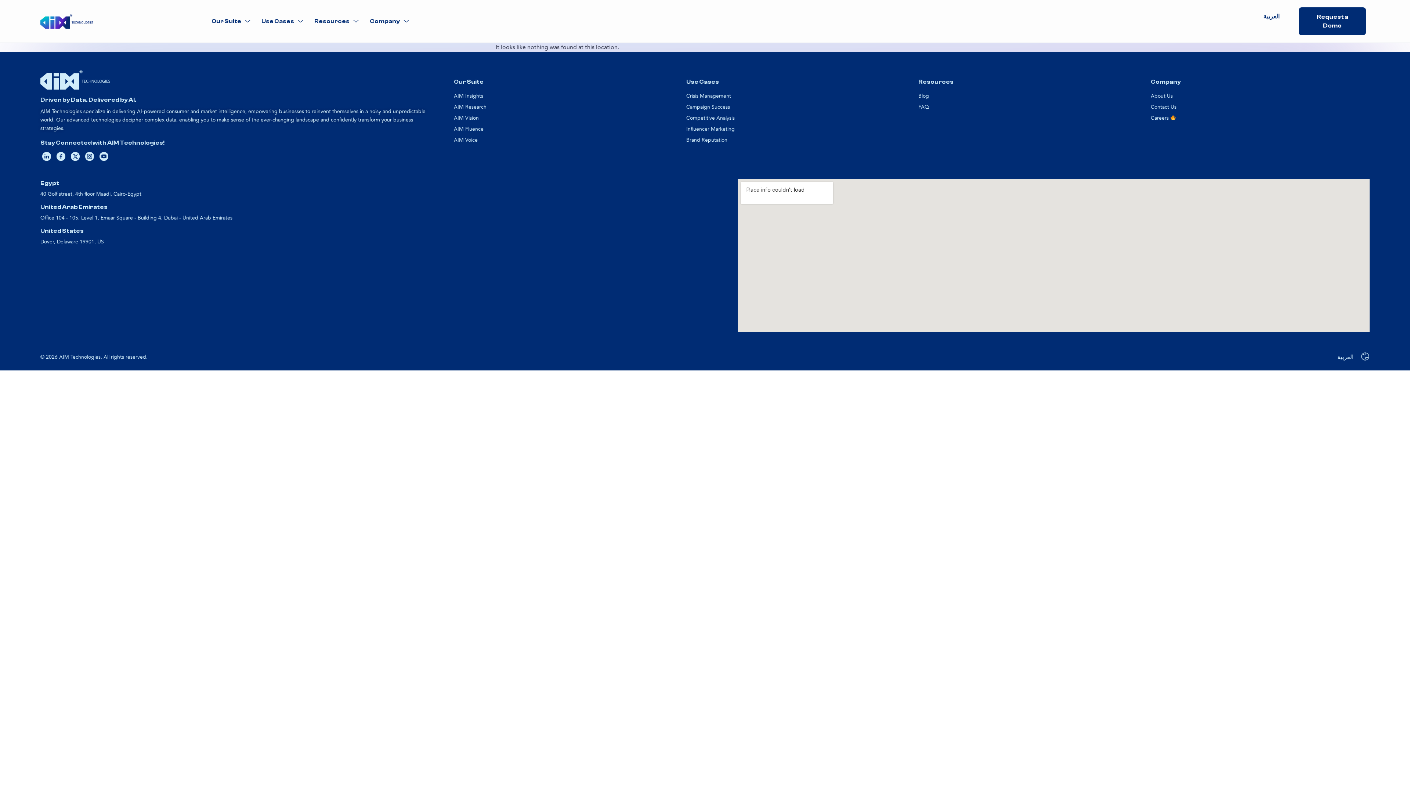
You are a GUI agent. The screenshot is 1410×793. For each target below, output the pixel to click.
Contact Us (1163, 107)
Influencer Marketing (710, 129)
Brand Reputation (706, 140)
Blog (923, 96)
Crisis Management (708, 96)
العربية (1271, 16)
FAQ (923, 107)
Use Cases (277, 21)
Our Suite (226, 21)
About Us (1162, 96)
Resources (332, 21)
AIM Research (470, 107)
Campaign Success (708, 107)
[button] (231, 21)
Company (385, 21)
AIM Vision (466, 118)
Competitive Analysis (710, 118)
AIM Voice (466, 140)
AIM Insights (468, 96)
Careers (1160, 118)
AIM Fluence (469, 129)
